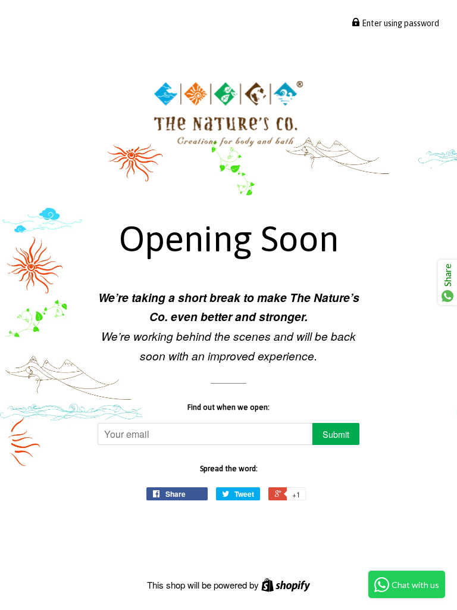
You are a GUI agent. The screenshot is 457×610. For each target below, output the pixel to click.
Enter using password (399, 23)
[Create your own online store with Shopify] (285, 584)
